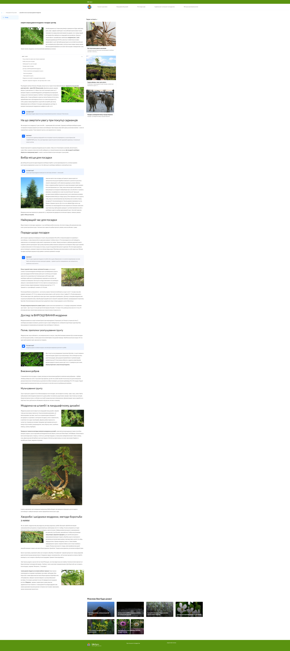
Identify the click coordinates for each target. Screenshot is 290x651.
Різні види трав (141, 6)
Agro (89, 2)
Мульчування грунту (28, 76)
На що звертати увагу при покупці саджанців (34, 59)
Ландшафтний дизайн (122, 6)
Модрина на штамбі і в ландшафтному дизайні (34, 78)
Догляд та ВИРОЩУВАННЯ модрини (32, 68)
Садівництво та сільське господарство (164, 6)
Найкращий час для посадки (30, 64)
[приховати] (82, 57)
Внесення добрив (27, 73)
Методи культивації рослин (191, 6)
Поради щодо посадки (28, 66)
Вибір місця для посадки (29, 61)
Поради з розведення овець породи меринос (100, 114)
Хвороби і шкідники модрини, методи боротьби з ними (36, 80)
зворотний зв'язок (171, 642)
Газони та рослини (102, 6)
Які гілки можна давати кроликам (96, 48)
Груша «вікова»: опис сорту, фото (96, 82)
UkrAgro (89, 7)
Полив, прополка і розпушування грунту (33, 71)
